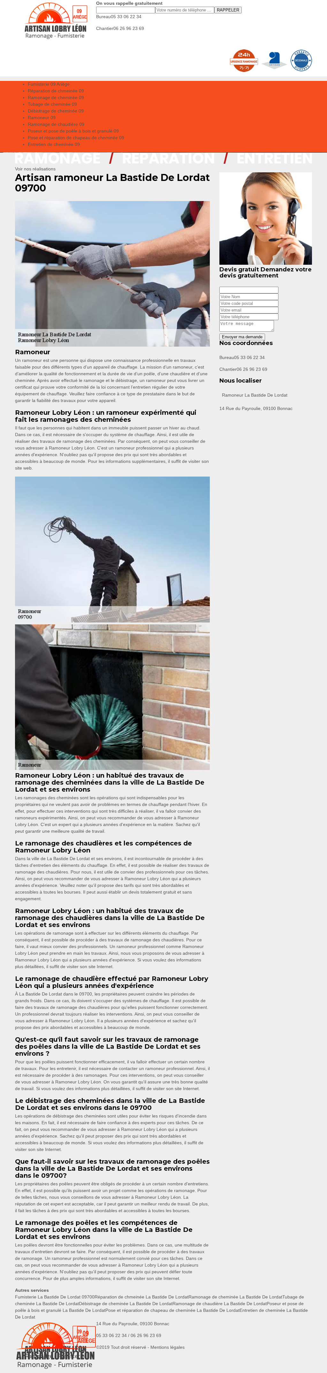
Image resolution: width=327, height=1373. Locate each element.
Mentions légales (167, 1347)
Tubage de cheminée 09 (52, 104)
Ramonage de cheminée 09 (56, 97)
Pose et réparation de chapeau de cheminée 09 (76, 137)
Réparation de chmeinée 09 (56, 90)
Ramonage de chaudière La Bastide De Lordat (219, 1303)
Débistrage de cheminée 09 (56, 110)
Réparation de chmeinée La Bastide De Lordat (141, 1296)
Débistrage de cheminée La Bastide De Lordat (125, 1303)
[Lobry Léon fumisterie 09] (55, 20)
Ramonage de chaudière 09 (56, 124)
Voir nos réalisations (35, 168)
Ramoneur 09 (42, 117)
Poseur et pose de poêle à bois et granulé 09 (73, 130)
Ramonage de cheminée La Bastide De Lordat (235, 1296)
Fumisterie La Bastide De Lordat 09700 (55, 1296)
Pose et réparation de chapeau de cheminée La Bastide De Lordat (172, 1310)
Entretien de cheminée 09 (54, 144)
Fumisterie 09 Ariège (49, 84)
